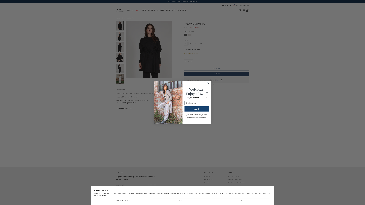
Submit (196, 109)
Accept (181, 200)
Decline (240, 200)
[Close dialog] (208, 83)
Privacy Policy (103, 195)
